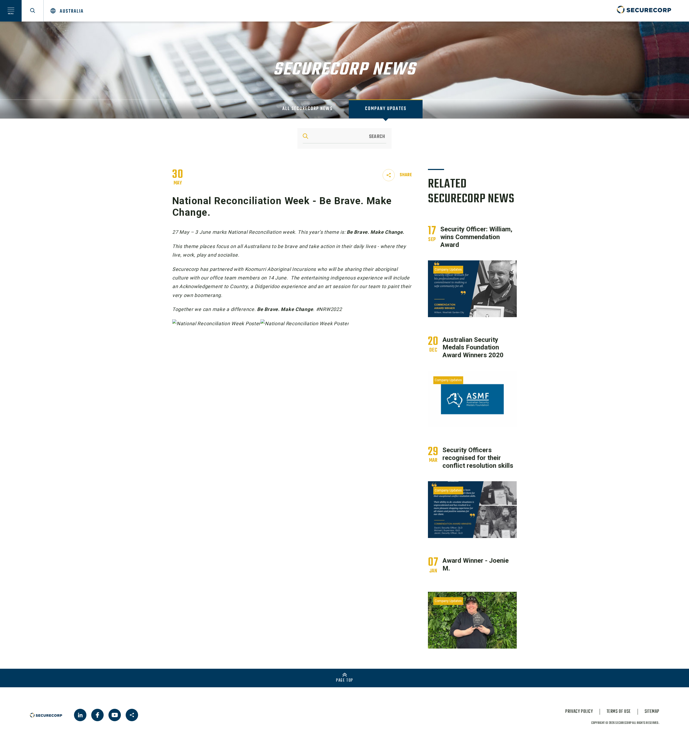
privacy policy (579, 712)
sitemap (652, 712)
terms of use (619, 712)
